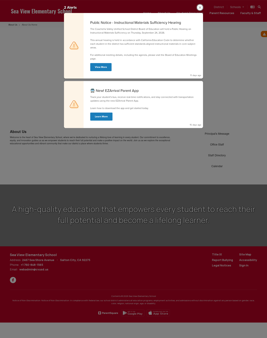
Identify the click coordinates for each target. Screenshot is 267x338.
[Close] (200, 7)
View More (101, 67)
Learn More (101, 116)
